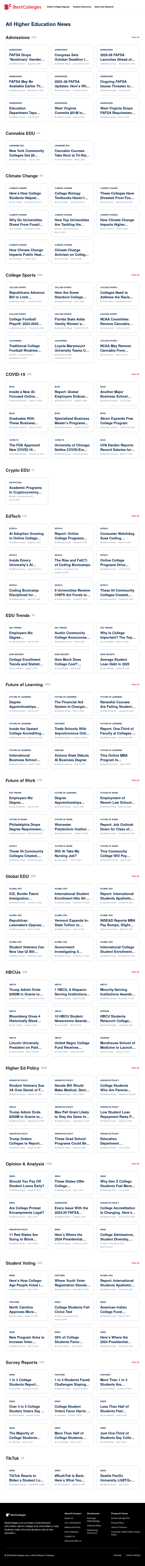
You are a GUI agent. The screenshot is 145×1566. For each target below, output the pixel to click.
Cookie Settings (133, 1555)
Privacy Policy (117, 1522)
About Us (69, 1518)
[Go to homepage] (23, 7)
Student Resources (82, 6)
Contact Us (70, 1536)
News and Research (104, 6)
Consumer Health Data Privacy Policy (125, 1533)
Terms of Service (119, 1527)
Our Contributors (73, 1522)
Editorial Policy (94, 1525)
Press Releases (72, 1531)
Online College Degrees (58, 6)
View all (135, 37)
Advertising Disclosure (92, 1531)
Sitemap (117, 1555)
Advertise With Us (73, 1540)
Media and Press (72, 1527)
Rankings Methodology (93, 1519)
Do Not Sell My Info (120, 1518)
